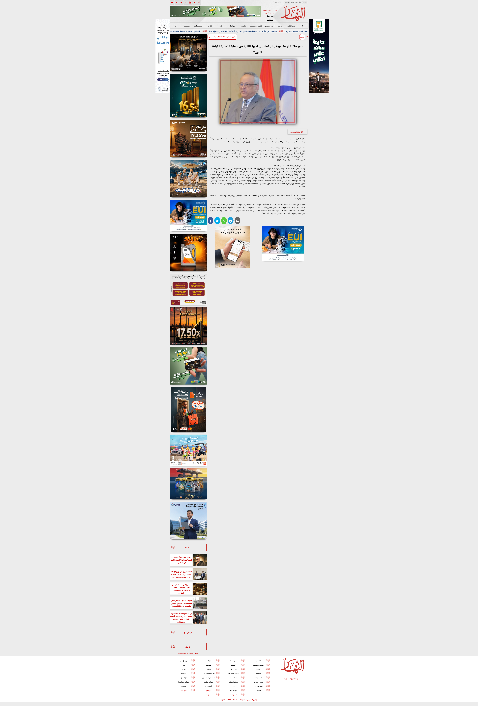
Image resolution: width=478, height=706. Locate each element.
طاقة (233, 685)
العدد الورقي (258, 685)
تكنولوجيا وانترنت (208, 673)
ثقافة (209, 25)
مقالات (187, 25)
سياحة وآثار (233, 690)
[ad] (188, 52)
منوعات (183, 668)
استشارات (258, 677)
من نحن (208, 690)
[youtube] (190, 2)
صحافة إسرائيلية (183, 681)
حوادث (232, 25)
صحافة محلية (233, 681)
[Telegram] (231, 220)
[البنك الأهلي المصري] (163, 56)
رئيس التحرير (258, 681)
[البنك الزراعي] (283, 243)
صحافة (258, 673)
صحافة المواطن (233, 673)
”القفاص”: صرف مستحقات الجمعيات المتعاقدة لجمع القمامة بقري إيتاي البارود (227, 31)
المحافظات (198, 25)
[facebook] (199, 2)
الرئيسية (258, 660)
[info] (177, 2)
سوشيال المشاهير (208, 677)
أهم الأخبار (291, 25)
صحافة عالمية (208, 681)
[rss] (186, 2)
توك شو (183, 677)
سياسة (183, 673)
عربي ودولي (268, 25)
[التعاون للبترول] (188, 252)
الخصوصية (233, 694)
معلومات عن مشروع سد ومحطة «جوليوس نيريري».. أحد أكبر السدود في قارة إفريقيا (302, 31)
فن (221, 25)
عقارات (258, 690)
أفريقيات (209, 685)
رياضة (280, 25)
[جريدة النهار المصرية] (215, 11)
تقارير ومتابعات (256, 25)
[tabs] (172, 2)
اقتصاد (243, 25)
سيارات (183, 685)
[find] (181, 2)
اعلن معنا (183, 690)
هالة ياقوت (295, 131)
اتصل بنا (208, 694)
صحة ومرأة (233, 677)
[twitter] (195, 2)
